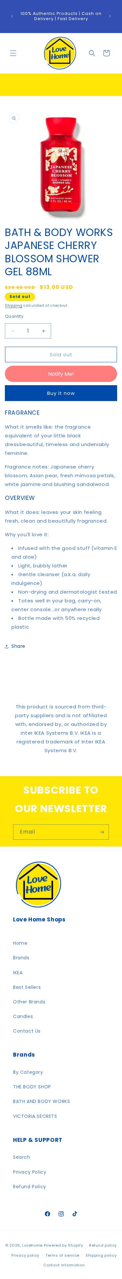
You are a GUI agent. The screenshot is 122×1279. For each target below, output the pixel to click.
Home (20, 943)
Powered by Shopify (63, 1245)
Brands (21, 957)
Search (21, 1157)
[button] (13, 53)
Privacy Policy (29, 1172)
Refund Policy (29, 1186)
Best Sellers (27, 987)
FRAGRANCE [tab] (22, 413)
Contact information (64, 1265)
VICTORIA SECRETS (35, 1116)
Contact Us (27, 1031)
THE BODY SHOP (32, 1087)
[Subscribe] (101, 832)
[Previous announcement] (12, 16)
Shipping (13, 305)
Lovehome (32, 1245)
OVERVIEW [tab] (20, 498)
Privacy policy (25, 1255)
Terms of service (62, 1255)
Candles (23, 1016)
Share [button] (18, 646)
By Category (28, 1072)
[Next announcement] (110, 16)
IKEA (17, 972)
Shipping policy (101, 1255)
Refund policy (103, 1245)
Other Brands (29, 1002)
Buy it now (61, 393)
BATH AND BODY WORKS (41, 1101)
